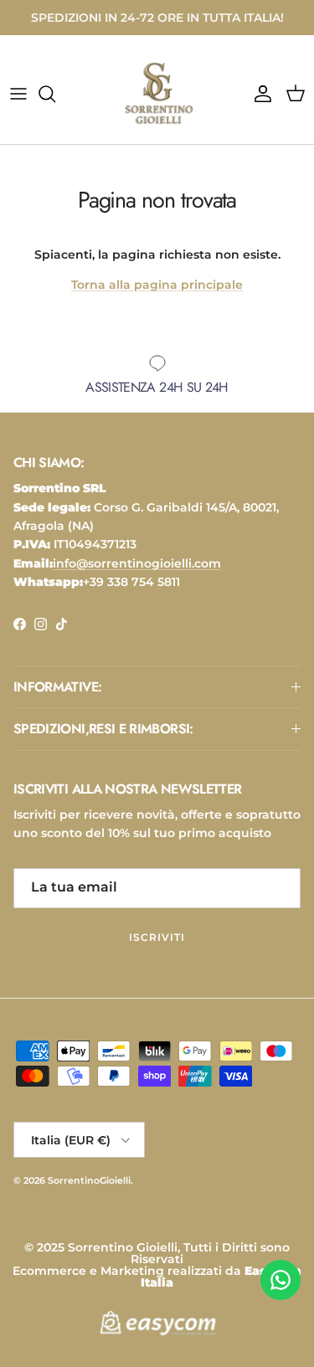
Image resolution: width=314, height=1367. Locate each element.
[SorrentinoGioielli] (157, 94)
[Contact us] (280, 1280)
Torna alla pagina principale (157, 284)
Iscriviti (157, 937)
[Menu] (18, 93)
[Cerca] (55, 93)
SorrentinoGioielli (89, 1180)
